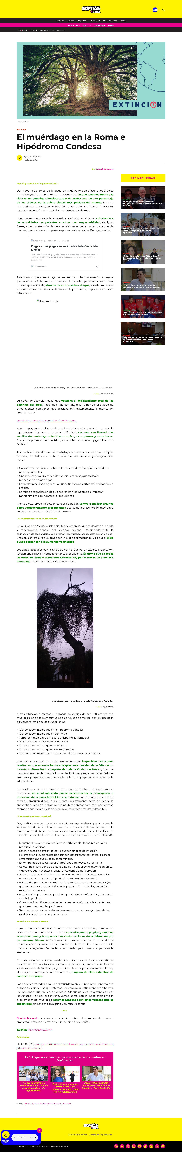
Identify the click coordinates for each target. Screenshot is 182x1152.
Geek (122, 21)
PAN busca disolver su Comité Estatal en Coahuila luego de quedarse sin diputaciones (141, 231)
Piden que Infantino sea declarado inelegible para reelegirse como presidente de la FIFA (142, 203)
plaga (58, 1104)
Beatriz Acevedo (104, 169)
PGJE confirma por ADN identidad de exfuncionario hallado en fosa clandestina (142, 286)
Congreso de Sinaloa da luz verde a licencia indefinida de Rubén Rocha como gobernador (142, 340)
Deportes (82, 21)
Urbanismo (66, 1104)
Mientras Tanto (110, 21)
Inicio (19, 30)
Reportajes (74, 25)
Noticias (60, 21)
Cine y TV (95, 21)
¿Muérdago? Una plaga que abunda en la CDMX (47, 420)
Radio (111, 25)
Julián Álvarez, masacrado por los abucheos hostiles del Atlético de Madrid (142, 313)
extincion (51, 1104)
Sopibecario (33, 157)
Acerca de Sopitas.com (100, 1135)
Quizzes (87, 25)
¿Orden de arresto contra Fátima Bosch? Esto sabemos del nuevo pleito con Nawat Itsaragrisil (142, 258)
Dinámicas (99, 25)
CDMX (43, 1104)
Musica (71, 21)
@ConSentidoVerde (39, 1029)
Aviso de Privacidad (77, 1135)
